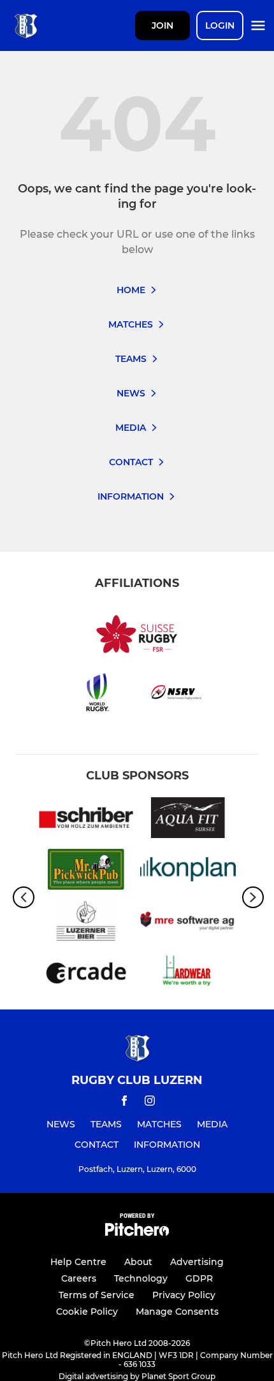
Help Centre (78, 1262)
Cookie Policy (87, 1311)
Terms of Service (96, 1295)
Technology (141, 1278)
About (138, 1262)
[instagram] (149, 1102)
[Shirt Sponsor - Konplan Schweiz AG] (188, 871)
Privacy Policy (183, 1295)
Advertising (197, 1262)
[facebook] (124, 1102)
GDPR (199, 1278)
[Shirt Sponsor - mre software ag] (188, 923)
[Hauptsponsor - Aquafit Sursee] (188, 819)
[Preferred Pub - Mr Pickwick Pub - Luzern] (86, 871)
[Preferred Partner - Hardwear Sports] (188, 974)
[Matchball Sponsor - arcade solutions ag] (86, 974)
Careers (78, 1278)
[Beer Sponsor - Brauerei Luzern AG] (86, 923)
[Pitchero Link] (137, 1233)
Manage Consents (177, 1311)
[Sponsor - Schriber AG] (86, 819)
